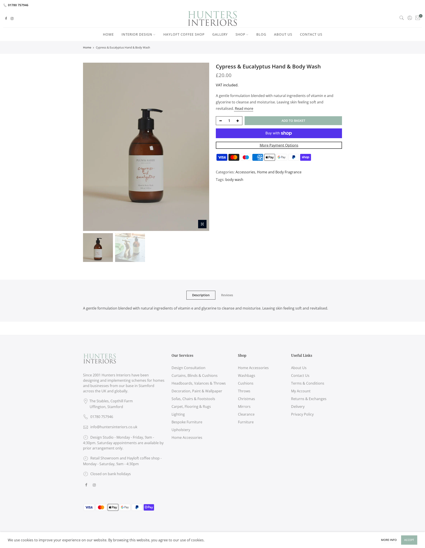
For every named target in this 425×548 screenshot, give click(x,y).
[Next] (201, 147)
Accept (409, 540)
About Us (299, 367)
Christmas (246, 398)
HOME (108, 34)
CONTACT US (311, 34)
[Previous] (91, 147)
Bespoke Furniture (187, 422)
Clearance (246, 414)
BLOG (261, 34)
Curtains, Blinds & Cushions (195, 375)
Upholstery (181, 429)
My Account (301, 391)
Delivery (298, 406)
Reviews (227, 295)
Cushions (245, 383)
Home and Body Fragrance (279, 172)
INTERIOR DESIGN (137, 34)
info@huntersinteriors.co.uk (113, 426)
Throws (244, 391)
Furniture (246, 422)
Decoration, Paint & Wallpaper (197, 391)
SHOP (240, 34)
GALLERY (220, 34)
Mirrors (244, 406)
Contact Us (300, 375)
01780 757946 (18, 5)
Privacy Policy (302, 414)
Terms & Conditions (307, 383)
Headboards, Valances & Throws (199, 383)
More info (389, 540)
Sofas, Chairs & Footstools (193, 398)
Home (87, 47)
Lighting (178, 414)
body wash (234, 179)
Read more (243, 108)
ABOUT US (283, 34)
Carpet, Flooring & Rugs (191, 406)
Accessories (245, 172)
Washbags (246, 375)
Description (201, 295)
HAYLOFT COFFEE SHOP (184, 34)
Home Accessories (187, 437)
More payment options (279, 145)
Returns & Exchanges (308, 398)
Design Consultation (188, 367)
